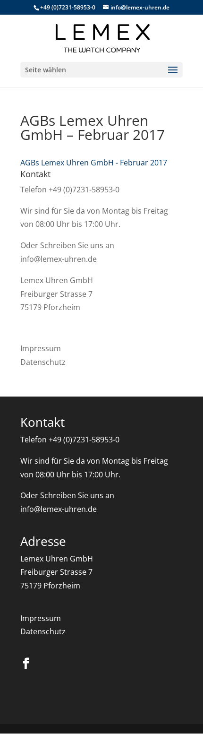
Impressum (40, 348)
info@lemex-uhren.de (58, 259)
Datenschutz (43, 362)
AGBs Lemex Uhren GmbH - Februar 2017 (93, 162)
